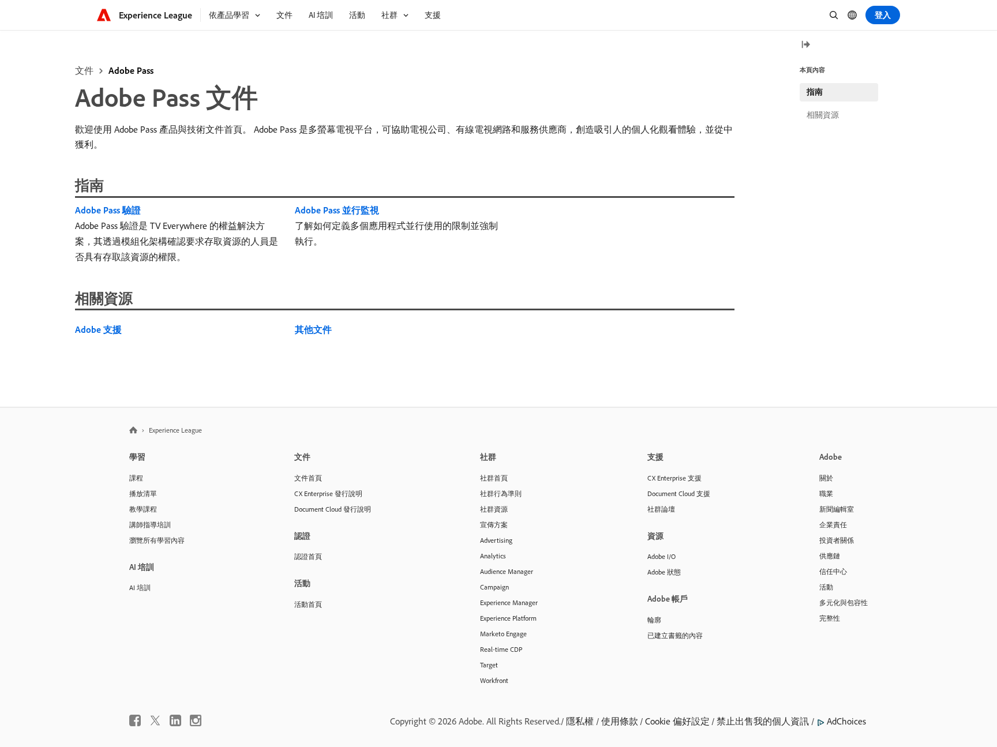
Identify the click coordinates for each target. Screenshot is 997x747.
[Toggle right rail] (805, 45)
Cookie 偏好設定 (677, 721)
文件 (84, 70)
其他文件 (313, 329)
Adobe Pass (130, 70)
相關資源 (823, 115)
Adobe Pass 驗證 (108, 210)
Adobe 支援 (98, 329)
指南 (815, 92)
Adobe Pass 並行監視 (337, 210)
